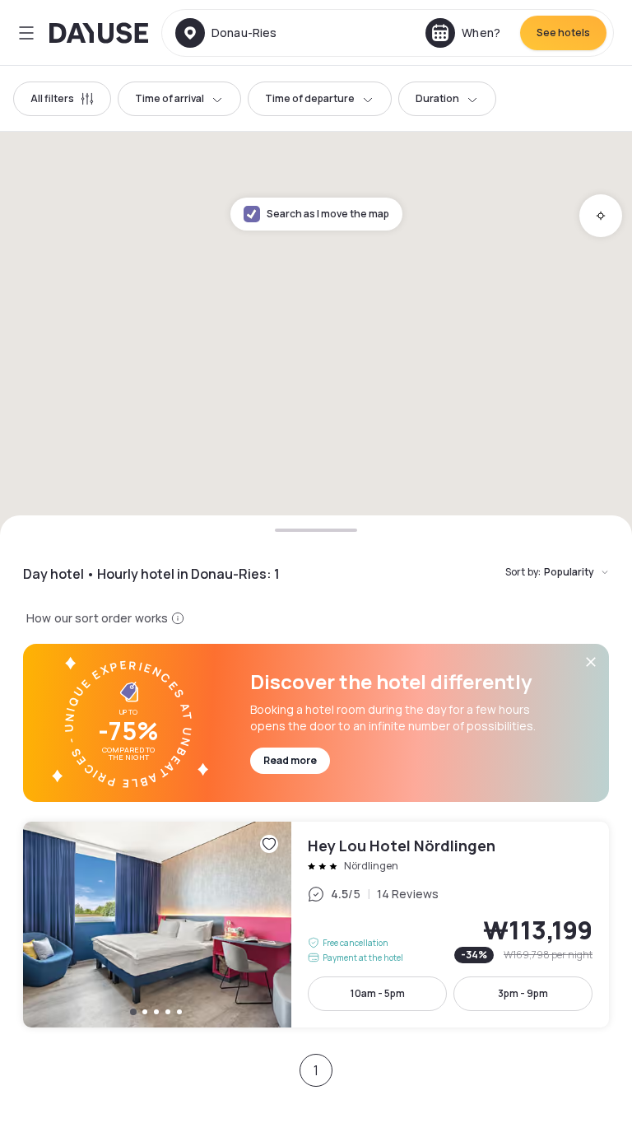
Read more (290, 760)
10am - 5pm (378, 993)
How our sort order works (97, 618)
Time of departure (310, 98)
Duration (437, 98)
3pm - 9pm (523, 993)
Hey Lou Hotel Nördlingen (316, 924)
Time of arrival (169, 98)
